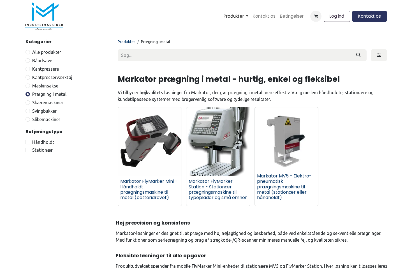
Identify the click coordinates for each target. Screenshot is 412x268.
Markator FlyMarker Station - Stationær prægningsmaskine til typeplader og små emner (218, 189)
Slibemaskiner (46, 119)
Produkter (126, 42)
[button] (128, 168)
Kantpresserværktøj (52, 77)
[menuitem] (236, 16)
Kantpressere (45, 68)
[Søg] (358, 55)
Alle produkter (46, 52)
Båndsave (42, 60)
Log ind (337, 16)
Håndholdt (43, 142)
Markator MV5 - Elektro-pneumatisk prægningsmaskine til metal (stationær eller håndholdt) (284, 187)
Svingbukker (44, 111)
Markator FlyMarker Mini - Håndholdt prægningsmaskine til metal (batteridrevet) (148, 189)
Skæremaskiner (47, 102)
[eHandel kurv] (315, 16)
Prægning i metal (49, 94)
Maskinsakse (45, 85)
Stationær (42, 150)
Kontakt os (369, 16)
